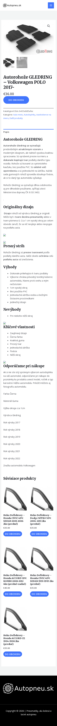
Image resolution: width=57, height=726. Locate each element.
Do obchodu (16, 99)
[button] (48, 26)
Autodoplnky (29, 114)
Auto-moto (18, 114)
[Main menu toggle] (51, 5)
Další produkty (16, 118)
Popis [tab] (6, 131)
